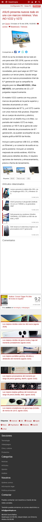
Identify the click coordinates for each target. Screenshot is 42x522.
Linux (5, 429)
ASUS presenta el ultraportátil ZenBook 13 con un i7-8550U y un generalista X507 (23, 204)
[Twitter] (36, 2)
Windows (25, 425)
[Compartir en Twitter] (19, 51)
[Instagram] (29, 2)
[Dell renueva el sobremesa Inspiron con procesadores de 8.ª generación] (5, 230)
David (7, 24)
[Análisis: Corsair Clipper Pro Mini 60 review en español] (4, 300)
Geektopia (13, 2)
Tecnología (6, 440)
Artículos (5, 465)
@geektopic (15, 27)
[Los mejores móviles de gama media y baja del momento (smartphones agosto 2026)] (21, 334)
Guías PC (28, 6)
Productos (5, 452)
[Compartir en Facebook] (15, 51)
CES (28, 178)
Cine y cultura (7, 448)
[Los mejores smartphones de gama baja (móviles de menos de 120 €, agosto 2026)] (21, 402)
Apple (37, 421)
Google (29, 421)
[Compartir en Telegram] (26, 51)
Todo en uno (21, 178)
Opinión (4, 469)
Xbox (5, 425)
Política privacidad (8, 490)
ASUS (12, 178)
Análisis (4, 473)
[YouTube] (32, 2)
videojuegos (25, 307)
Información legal (8, 486)
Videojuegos (6, 444)
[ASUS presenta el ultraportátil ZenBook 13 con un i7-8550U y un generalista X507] (5, 205)
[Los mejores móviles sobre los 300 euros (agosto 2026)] (21, 318)
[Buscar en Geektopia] (39, 2)
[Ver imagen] (8, 170)
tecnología (16, 307)
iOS (21, 421)
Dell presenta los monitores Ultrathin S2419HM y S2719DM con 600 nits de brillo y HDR (23, 216)
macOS (35, 425)
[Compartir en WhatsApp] (23, 51)
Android (14, 421)
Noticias (24, 27)
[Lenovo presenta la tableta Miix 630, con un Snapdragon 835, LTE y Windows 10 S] (5, 193)
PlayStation (14, 425)
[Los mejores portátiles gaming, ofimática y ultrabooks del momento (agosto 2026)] (21, 350)
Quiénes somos (7, 482)
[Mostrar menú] (3, 2)
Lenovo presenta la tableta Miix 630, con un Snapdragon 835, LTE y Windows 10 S (24, 191)
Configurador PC (16, 6)
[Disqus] (21, 268)
